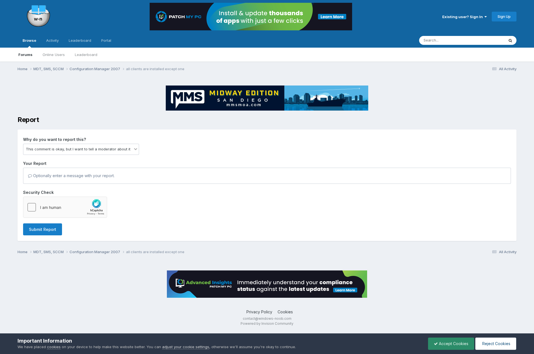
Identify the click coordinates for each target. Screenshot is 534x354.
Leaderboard (86, 54)
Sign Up (504, 16)
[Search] (510, 40)
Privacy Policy (259, 311)
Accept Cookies (453, 343)
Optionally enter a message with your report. (73, 175)
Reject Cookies (495, 343)
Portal (106, 40)
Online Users (54, 54)
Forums (25, 54)
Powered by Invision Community (267, 323)
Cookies (285, 311)
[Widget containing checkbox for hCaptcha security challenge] (65, 207)
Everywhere (487, 40)
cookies (54, 347)
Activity (52, 40)
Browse (29, 40)
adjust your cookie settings (185, 347)
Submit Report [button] (42, 229)
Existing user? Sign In (463, 16)
